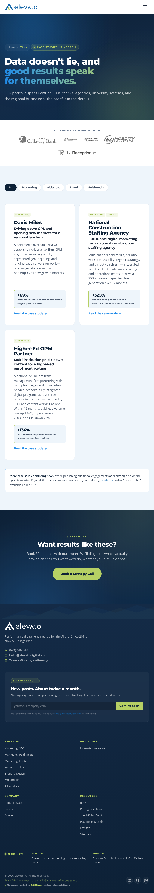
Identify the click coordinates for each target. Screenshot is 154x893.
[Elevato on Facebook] (137, 880)
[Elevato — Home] (23, 626)
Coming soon (129, 706)
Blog (83, 802)
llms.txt (85, 828)
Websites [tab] (53, 187)
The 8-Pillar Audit (91, 815)
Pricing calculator (91, 809)
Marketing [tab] (29, 187)
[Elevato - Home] (21, 6)
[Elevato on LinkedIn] (129, 880)
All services (12, 786)
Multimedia (12, 780)
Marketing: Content (17, 761)
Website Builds (14, 767)
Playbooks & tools (91, 821)
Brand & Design (15, 773)
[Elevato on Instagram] (146, 880)
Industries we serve (92, 748)
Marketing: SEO (14, 748)
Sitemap (85, 834)
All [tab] (11, 187)
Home (12, 47)
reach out (107, 480)
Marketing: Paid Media (19, 754)
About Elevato (14, 802)
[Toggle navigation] (145, 7)
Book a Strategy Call (77, 574)
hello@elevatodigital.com (28, 655)
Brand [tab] (73, 187)
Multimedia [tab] (95, 187)
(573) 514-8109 (19, 650)
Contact (9, 815)
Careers (9, 809)
